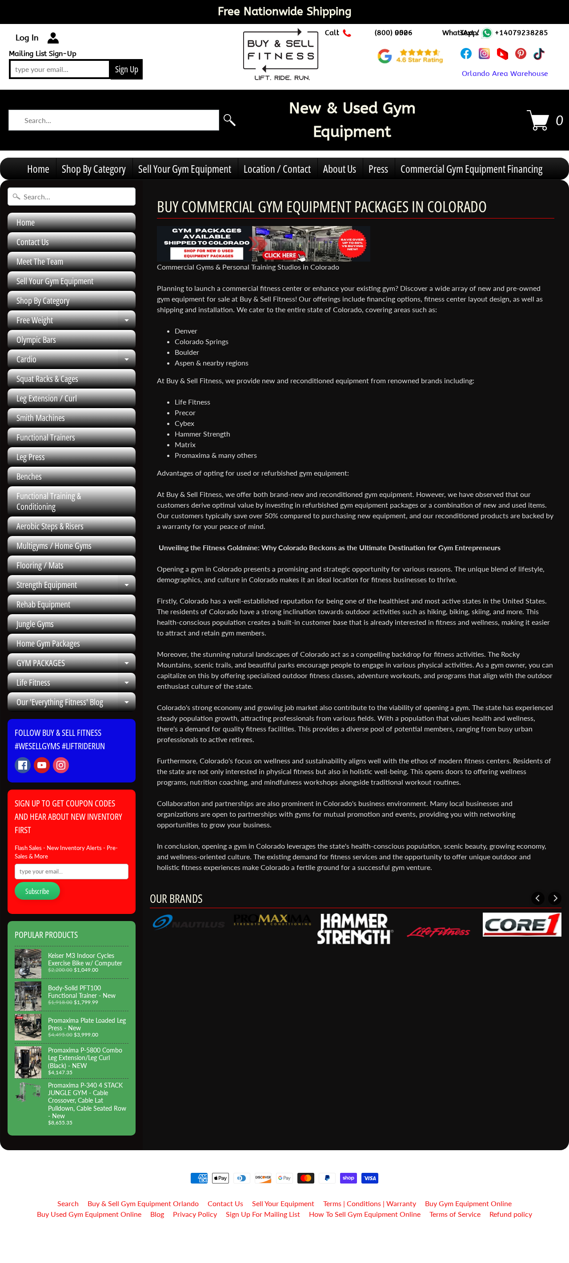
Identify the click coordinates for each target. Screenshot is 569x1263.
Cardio (76, 361)
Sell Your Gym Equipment (184, 168)
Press (378, 168)
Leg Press (30, 457)
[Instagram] (61, 765)
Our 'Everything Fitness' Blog (76, 704)
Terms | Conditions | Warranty (369, 1203)
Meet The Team (39, 261)
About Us (339, 168)
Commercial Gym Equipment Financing (471, 168)
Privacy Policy (195, 1214)
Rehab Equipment (43, 604)
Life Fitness (76, 684)
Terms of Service (455, 1214)
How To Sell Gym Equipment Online (365, 1214)
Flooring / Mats (40, 565)
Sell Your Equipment (283, 1203)
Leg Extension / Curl (46, 398)
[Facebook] (23, 765)
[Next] (554, 898)
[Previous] (538, 898)
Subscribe (37, 891)
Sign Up (126, 69)
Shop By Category (94, 168)
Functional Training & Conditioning (48, 501)
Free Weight (76, 322)
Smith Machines (40, 418)
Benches (29, 476)
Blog (157, 1214)
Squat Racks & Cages (47, 379)
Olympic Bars (36, 340)
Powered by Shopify (285, 1244)
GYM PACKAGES (76, 665)
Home (38, 168)
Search (68, 1203)
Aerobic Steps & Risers (50, 526)
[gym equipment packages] (263, 256)
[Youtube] (42, 765)
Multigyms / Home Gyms (54, 546)
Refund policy (510, 1214)
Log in (27, 38)
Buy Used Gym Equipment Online (89, 1214)
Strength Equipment (76, 587)
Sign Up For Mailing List (263, 1214)
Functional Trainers (45, 437)
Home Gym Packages (48, 643)
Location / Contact (277, 168)
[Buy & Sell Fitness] (281, 75)
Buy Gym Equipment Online (468, 1203)
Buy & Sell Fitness (281, 1237)
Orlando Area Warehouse (505, 73)
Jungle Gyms (35, 624)
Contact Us (32, 242)
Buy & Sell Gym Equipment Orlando (143, 1203)
